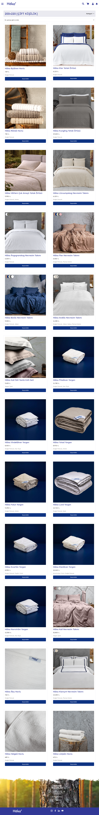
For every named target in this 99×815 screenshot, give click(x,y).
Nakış (69, 324)
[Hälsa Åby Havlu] (25, 669)
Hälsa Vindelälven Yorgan (17, 442)
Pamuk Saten (67, 262)
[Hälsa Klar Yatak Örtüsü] (73, 45)
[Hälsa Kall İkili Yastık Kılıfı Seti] (25, 357)
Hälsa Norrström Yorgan (16, 629)
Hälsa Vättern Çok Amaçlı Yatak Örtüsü (23, 193)
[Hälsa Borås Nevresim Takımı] (25, 295)
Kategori (89, 14)
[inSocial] (59, 811)
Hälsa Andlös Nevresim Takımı (67, 317)
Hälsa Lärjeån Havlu (62, 754)
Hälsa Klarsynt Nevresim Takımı (68, 691)
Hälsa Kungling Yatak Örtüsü (66, 131)
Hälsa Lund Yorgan (62, 504)
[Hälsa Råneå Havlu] (25, 108)
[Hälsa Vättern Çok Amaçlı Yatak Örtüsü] (25, 170)
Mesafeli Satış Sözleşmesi (57, 793)
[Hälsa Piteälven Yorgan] (73, 357)
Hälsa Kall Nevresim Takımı (66, 629)
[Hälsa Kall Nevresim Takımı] (73, 606)
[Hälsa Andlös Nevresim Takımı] (73, 295)
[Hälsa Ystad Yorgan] (73, 419)
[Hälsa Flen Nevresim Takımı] (73, 232)
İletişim (57, 800)
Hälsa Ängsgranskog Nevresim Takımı (23, 255)
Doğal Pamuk (9, 75)
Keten (17, 199)
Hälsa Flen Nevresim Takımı (66, 255)
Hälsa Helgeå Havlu (14, 754)
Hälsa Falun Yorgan (14, 504)
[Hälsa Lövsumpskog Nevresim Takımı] (73, 170)
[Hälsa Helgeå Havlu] (25, 731)
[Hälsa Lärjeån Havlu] (73, 731)
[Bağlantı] (93, 4)
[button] (2, 4)
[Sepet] (87, 4)
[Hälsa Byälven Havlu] (25, 45)
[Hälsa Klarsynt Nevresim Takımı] (73, 669)
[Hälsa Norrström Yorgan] (25, 606)
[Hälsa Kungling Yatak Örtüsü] (73, 108)
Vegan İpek (9, 386)
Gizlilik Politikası (57, 797)
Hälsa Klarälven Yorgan (64, 567)
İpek (64, 511)
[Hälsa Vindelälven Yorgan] (25, 419)
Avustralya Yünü (58, 573)
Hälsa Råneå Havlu (14, 131)
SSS (57, 803)
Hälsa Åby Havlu (13, 691)
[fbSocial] (55, 811)
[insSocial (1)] (52, 811)
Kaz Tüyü (66, 386)
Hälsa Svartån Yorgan (15, 567)
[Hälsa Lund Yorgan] (73, 482)
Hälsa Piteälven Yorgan (64, 380)
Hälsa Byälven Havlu (15, 68)
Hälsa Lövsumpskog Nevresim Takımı (71, 193)
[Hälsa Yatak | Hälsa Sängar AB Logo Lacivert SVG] (12, 3)
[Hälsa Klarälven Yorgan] (73, 544)
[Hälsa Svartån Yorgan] (25, 544)
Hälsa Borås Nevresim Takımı (19, 317)
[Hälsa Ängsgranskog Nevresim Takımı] (25, 232)
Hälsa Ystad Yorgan (62, 442)
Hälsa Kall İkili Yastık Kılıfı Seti (19, 380)
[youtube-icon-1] (62, 811)
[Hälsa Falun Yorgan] (25, 482)
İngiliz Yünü (19, 573)
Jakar (17, 324)
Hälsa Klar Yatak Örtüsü (64, 68)
